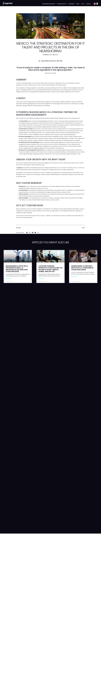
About (77, 3)
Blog (83, 3)
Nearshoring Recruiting (48, 3)
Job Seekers (71, 3)
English (56, 54)
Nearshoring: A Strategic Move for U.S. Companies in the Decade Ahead (82, 268)
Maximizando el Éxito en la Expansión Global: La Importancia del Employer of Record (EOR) (17, 269)
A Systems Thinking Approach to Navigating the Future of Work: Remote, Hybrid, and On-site (50, 269)
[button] (27, 232)
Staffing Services (61, 3)
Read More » (9, 278)
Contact (88, 3)
